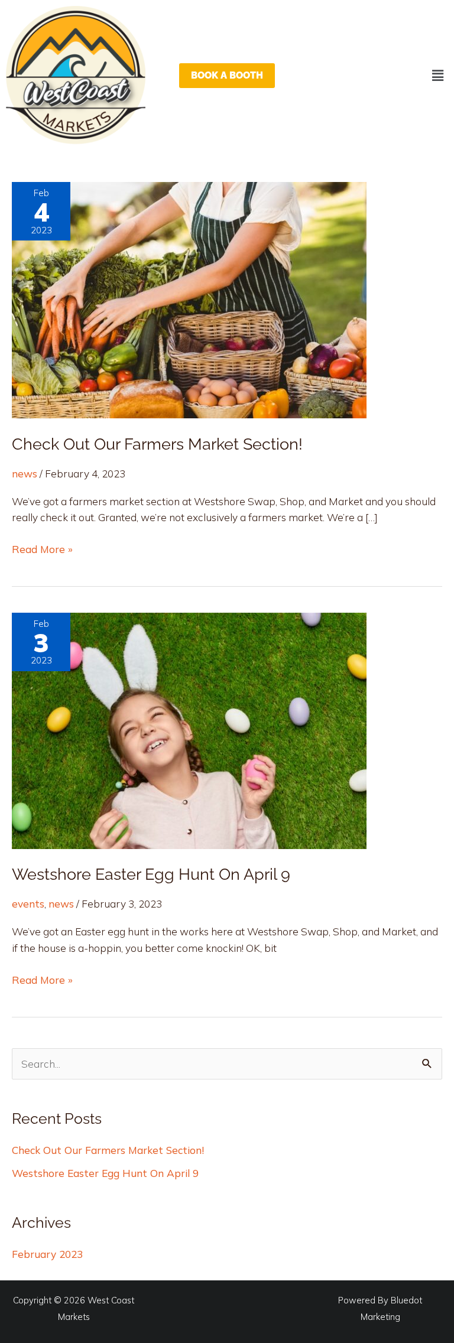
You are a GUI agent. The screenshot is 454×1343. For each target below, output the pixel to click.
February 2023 (47, 1254)
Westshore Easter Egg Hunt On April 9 (151, 873)
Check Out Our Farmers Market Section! (157, 443)
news (24, 473)
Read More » (42, 548)
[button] (438, 75)
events (28, 903)
